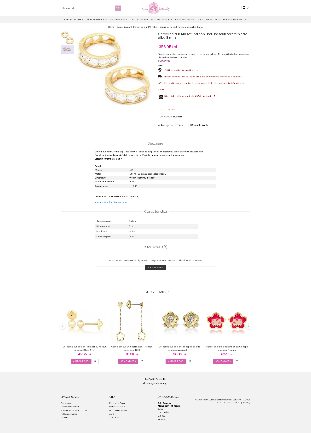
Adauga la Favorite (171, 125)
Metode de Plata (117, 403)
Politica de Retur (117, 406)
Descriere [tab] (155, 143)
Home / (112, 27)
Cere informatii (199, 125)
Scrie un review (155, 267)
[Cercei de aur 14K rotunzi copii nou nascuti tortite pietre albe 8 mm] (114, 69)
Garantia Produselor (119, 410)
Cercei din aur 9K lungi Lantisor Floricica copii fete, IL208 (132, 348)
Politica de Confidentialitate (74, 410)
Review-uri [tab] (155, 246)
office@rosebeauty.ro (157, 383)
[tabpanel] (114, 69)
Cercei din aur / (124, 27)
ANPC (112, 414)
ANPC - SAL (114, 417)
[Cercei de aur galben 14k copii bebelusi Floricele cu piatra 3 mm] (179, 321)
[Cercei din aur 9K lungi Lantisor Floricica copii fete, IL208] (132, 321)
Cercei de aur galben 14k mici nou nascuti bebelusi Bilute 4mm (84, 348)
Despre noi (66, 403)
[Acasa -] (155, 8)
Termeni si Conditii (70, 406)
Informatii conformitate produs (111, 202)
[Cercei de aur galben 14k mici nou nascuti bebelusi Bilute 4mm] (84, 321)
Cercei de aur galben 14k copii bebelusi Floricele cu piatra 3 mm (179, 348)
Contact (65, 417)
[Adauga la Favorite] (94, 361)
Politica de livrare (69, 414)
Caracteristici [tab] (155, 211)
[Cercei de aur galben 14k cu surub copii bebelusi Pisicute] (227, 321)
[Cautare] (118, 8)
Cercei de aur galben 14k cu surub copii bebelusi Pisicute (227, 348)
